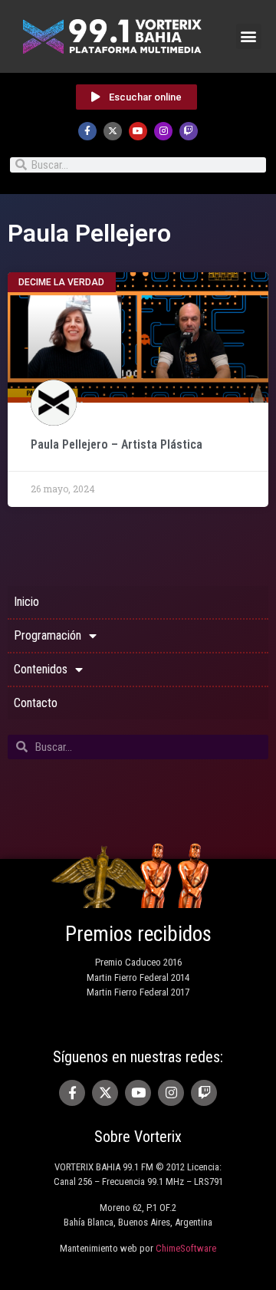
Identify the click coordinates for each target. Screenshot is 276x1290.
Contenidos (40, 669)
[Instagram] (163, 131)
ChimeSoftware (186, 1248)
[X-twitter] (113, 131)
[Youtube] (138, 131)
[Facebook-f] (87, 131)
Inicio (26, 601)
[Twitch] (188, 131)
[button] (248, 36)
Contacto (36, 703)
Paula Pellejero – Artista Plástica (118, 444)
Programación (47, 635)
